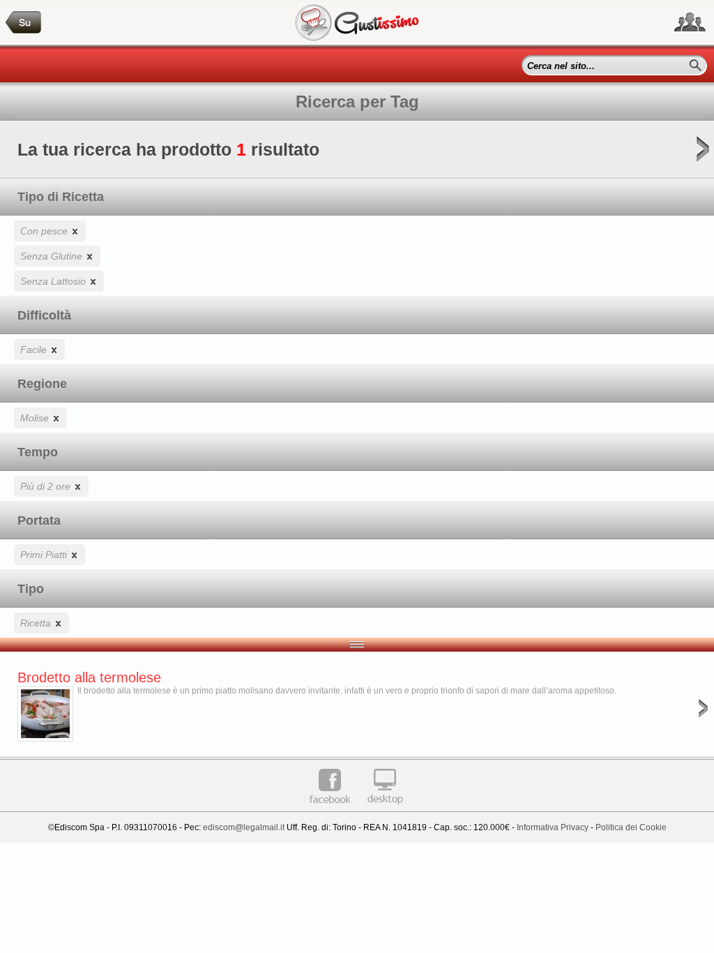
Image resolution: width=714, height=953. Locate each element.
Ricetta (37, 623)
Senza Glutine (52, 256)
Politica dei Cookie (631, 827)
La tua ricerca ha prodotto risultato (168, 149)
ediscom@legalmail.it (243, 827)
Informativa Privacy (552, 827)
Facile (35, 349)
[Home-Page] (24, 22)
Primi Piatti (45, 554)
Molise (36, 417)
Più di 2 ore (46, 486)
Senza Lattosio (54, 281)
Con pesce (45, 231)
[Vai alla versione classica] (384, 809)
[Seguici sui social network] (690, 22)
